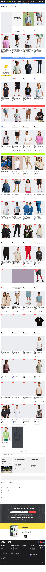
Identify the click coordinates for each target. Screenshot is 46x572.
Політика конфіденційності (5, 554)
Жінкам (19, 1)
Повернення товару (14, 548)
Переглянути (17, 31)
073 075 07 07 (32, 549)
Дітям (23, 1)
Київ (38, 562)
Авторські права (3, 557)
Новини (2, 548)
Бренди (32, 1)
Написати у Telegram (34, 554)
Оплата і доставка (13, 547)
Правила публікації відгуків (15, 553)
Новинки (9, 1)
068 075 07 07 (32, 547)
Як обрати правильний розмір (15, 554)
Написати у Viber (33, 555)
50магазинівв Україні (6, 463)
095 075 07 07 (32, 548)
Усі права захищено (18, 562)
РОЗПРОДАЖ (27, 1)
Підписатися (32, 511)
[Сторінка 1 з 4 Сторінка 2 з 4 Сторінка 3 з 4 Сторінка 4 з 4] (21, 451)
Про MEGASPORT (3, 552)
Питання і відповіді (13, 549)
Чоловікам (14, 1)
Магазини (2, 549)
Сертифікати (13, 552)
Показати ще (17, 437)
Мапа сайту (2, 558)
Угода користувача (4, 553)
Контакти (2, 547)
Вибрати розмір (6, 75)
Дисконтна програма (25, 547)
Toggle (42, 562)
